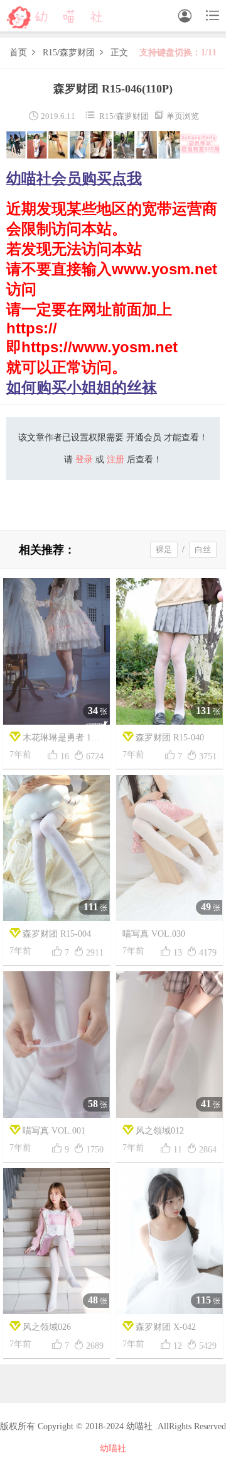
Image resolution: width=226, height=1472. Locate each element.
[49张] (169, 847)
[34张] (56, 650)
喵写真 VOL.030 (153, 934)
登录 (84, 459)
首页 (18, 52)
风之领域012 (160, 1130)
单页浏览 (176, 116)
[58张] (56, 1044)
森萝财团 (77, 52)
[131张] (169, 650)
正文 (119, 52)
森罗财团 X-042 (166, 1327)
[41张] (169, 1044)
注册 (115, 459)
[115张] (169, 1240)
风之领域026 (47, 1327)
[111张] (56, 847)
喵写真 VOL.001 (54, 1130)
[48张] (56, 1240)
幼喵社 (113, 1448)
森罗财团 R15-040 (170, 737)
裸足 (164, 549)
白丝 (203, 549)
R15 (50, 52)
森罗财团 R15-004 (57, 934)
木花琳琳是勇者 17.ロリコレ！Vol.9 (53, 741)
